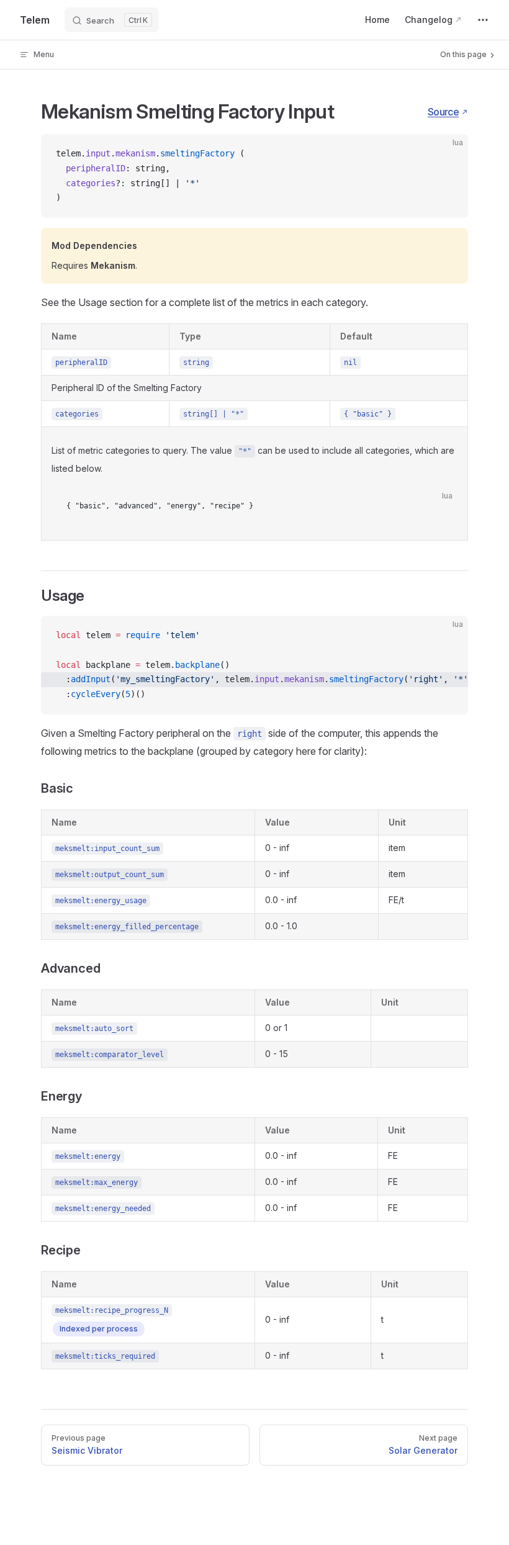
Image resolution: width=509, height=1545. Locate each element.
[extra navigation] (483, 20)
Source (443, 112)
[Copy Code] (448, 154)
